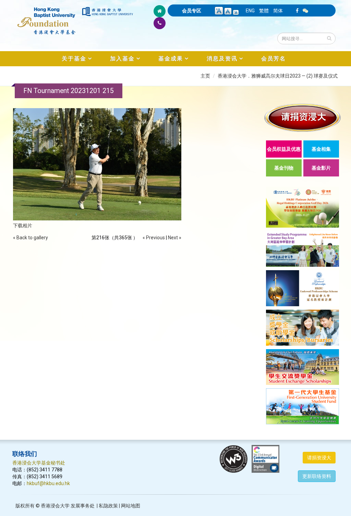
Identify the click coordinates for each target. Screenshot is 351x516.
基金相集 (321, 149)
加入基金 (122, 58)
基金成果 (170, 58)
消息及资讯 (222, 58)
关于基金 (74, 58)
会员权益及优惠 (284, 149)
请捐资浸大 (319, 457)
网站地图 (130, 505)
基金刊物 (283, 168)
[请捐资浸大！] (302, 117)
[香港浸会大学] (107, 11)
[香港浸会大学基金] (46, 17)
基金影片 (321, 168)
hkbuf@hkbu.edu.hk (48, 483)
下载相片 (22, 225)
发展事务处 (83, 505)
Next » (174, 237)
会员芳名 (273, 58)
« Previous (154, 237)
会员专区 (191, 10)
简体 (278, 10)
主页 (205, 76)
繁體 (264, 10)
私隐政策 (108, 505)
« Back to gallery (30, 237)
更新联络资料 (316, 476)
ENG (250, 10)
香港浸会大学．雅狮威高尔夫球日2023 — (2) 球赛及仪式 (278, 76)
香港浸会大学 (55, 505)
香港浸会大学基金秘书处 (38, 463)
